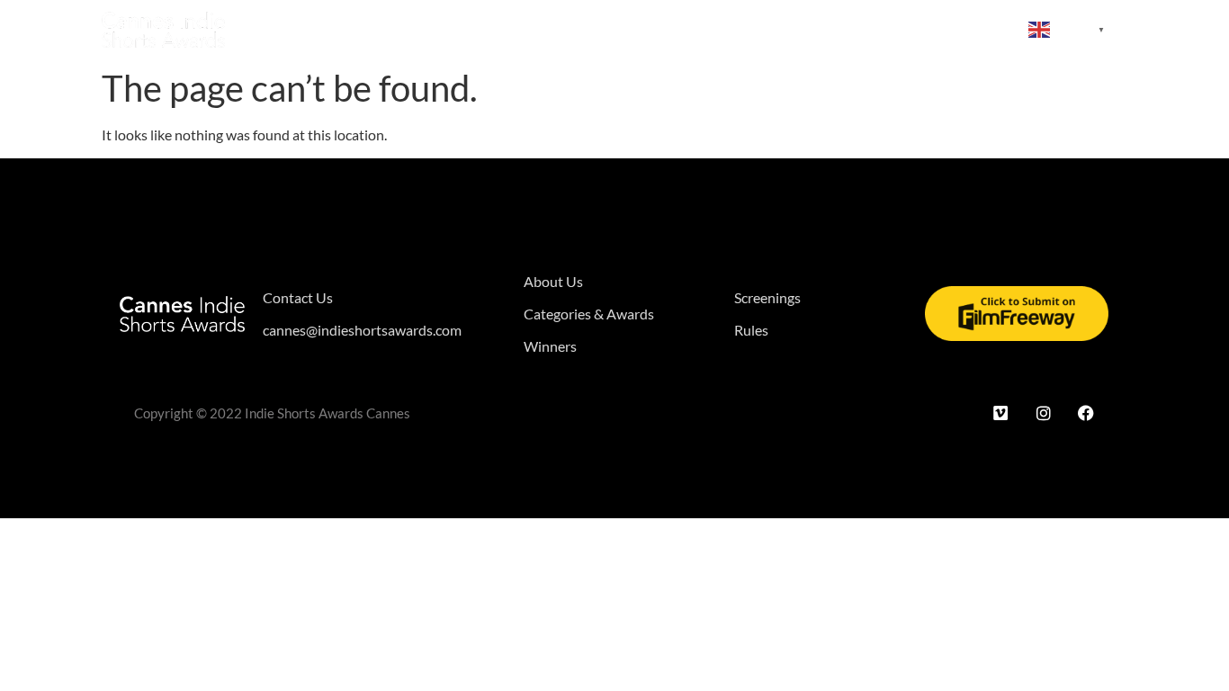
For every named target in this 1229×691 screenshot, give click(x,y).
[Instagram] (1044, 414)
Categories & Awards (427, 29)
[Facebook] (1086, 414)
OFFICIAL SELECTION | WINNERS (621, 29)
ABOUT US (299, 29)
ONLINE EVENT (953, 29)
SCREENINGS (781, 29)
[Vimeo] (1000, 414)
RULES (864, 29)
